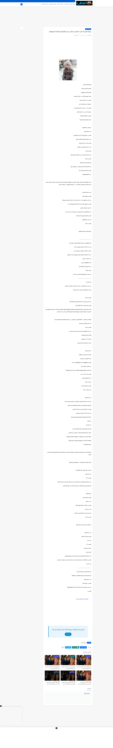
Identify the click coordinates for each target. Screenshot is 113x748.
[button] (83, 647)
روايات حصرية (60, 4)
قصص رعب (66, 4)
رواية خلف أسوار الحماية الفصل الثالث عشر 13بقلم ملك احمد (53, 683)
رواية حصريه (83, 642)
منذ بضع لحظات (87, 665)
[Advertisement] (56, 17)
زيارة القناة (68, 634)
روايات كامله (72, 4)
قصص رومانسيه (52, 4)
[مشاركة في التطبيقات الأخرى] (62, 647)
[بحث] (21, 4)
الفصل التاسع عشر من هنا (82, 599)
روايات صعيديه (45, 4)
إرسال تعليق (86, 693)
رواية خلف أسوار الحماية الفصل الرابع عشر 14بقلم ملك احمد (68, 683)
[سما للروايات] (84, 3)
